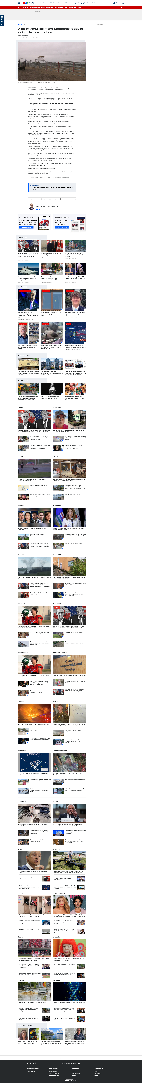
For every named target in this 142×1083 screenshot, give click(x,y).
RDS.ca (96, 1075)
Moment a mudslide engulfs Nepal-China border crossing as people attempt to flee (51, 347)
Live (103, 3)
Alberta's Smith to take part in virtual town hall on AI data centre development (68, 529)
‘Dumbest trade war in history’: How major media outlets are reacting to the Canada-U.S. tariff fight (75, 373)
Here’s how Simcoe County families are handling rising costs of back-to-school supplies (75, 741)
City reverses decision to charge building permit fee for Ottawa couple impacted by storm (69, 479)
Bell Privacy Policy (53, 1071)
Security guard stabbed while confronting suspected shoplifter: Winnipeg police (74, 594)
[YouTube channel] (33, 1063)
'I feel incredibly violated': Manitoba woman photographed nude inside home (51, 314)
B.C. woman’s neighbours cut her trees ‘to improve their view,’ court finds (51, 1043)
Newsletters (78, 1058)
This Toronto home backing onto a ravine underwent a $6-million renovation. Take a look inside (28, 398)
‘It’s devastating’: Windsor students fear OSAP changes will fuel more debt (40, 780)
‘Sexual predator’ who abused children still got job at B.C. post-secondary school (68, 430)
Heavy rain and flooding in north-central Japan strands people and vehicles (33, 1003)
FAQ (73, 1058)
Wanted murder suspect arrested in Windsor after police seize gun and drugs (39, 790)
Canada (45, 3)
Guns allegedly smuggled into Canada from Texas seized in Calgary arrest (32, 825)
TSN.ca (74, 1075)
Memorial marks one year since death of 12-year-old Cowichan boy (68, 774)
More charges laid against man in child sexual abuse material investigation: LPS (40, 740)
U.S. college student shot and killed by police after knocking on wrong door (75, 314)
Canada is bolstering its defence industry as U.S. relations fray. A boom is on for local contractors (68, 871)
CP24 (73, 1071)
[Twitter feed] (27, 1063)
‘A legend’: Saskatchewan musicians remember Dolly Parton (39, 633)
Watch (52, 3)
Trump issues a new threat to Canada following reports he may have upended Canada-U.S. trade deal (28, 315)
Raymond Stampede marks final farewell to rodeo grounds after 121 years (53, 188)
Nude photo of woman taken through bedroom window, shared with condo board (69, 578)
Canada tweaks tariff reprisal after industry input (51, 254)
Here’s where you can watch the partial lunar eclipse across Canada (75, 346)
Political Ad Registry (54, 1075)
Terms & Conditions (54, 1073)
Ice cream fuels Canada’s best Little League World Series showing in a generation (34, 959)
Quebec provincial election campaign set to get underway (32, 529)
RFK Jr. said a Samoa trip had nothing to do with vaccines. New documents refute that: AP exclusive (68, 825)
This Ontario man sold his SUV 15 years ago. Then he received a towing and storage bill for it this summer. (40, 447)
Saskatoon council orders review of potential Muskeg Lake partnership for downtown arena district (40, 683)
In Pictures (60, 3)
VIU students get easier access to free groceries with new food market (75, 789)
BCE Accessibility (31, 1071)
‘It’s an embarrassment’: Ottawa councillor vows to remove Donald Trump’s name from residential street (75, 487)
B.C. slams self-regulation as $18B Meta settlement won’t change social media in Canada (75, 438)
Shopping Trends (83, 3)
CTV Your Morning (70, 3)
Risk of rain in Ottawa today (72, 494)
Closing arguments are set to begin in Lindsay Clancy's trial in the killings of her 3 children (75, 841)
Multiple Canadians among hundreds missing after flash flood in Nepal (75, 255)
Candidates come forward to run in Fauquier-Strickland (69, 675)
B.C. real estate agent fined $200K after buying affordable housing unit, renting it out (52, 373)
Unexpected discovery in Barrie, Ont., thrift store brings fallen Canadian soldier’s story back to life (69, 725)
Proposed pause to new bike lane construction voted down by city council (75, 544)
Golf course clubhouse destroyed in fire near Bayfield (33, 724)
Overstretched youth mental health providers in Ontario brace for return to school (33, 915)
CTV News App (60, 1058)
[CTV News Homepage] (28, 3)
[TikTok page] (30, 1063)
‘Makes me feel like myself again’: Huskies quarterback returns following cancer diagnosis (34, 627)
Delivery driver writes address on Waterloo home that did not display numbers (75, 1043)
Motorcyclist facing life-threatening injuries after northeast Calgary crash (32, 479)
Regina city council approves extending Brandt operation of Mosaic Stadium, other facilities (40, 643)
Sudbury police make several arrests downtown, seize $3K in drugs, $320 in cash (75, 681)
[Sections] (19, 2)
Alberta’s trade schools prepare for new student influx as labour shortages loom (75, 535)
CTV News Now (95, 3)
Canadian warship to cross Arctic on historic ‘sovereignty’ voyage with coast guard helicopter (28, 278)
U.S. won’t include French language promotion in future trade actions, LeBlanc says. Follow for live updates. (28, 256)
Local (39, 3)
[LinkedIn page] (36, 1063)
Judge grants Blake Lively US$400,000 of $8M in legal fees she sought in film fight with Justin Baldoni (69, 915)
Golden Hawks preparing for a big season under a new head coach (74, 633)
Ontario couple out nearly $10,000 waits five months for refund (27, 1042)
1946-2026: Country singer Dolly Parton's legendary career (50, 397)
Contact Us (68, 1058)
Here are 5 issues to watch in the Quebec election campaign (38, 535)
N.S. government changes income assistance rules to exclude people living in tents (39, 832)
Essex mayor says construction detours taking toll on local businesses (33, 774)
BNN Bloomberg (76, 1073)
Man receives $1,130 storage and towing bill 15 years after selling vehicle (27, 347)
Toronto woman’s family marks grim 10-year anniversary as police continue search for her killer (51, 278)
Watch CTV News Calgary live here (39, 485)
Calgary (20, 24)
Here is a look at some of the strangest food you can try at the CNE (74, 398)
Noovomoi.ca (98, 1073)
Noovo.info (97, 1071)
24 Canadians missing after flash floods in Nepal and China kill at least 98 (75, 642)
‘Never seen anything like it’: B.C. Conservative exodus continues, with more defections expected (74, 447)
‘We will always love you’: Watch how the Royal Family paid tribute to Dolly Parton (75, 278)
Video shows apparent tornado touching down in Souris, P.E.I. (34, 578)
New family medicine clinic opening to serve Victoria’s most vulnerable (75, 780)
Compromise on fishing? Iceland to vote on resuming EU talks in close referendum (75, 832)
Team (83, 1058)
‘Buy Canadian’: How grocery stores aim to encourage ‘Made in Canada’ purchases (28, 373)
